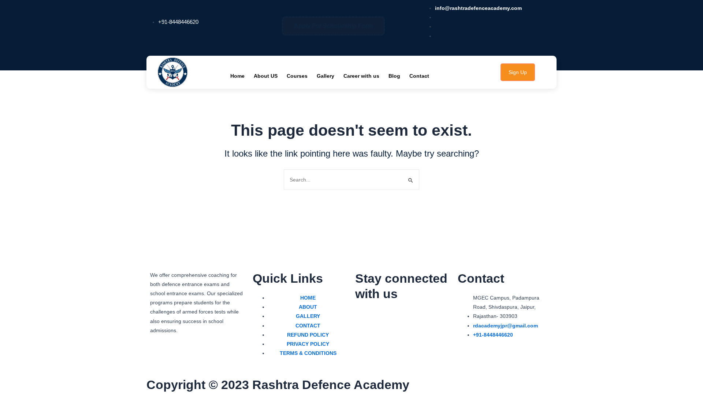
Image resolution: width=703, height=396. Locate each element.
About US (266, 76)
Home (237, 76)
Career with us (361, 76)
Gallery (325, 76)
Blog (394, 76)
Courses (297, 76)
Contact (419, 76)
